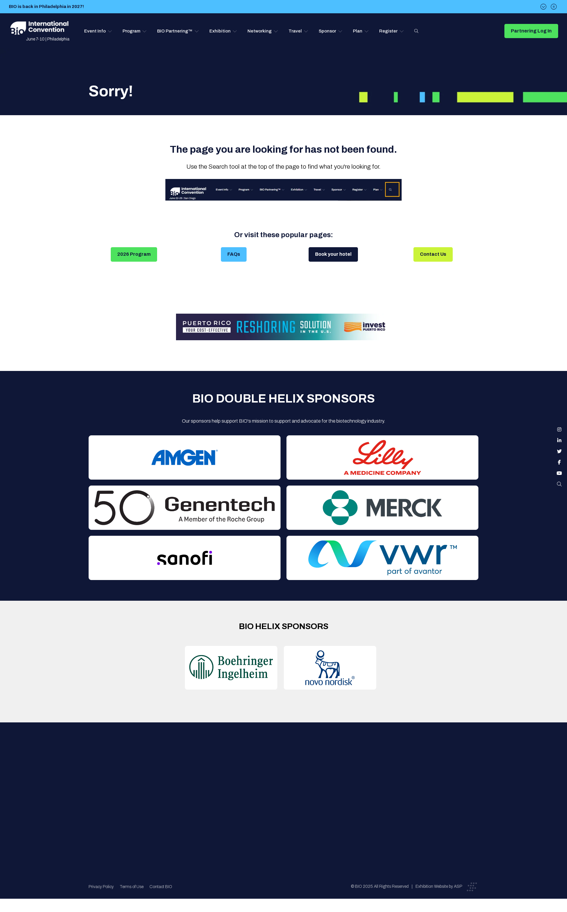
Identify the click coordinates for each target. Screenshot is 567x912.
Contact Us (433, 254)
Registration (286, 790)
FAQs (233, 254)
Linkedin (559, 440)
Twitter (559, 451)
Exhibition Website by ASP (439, 886)
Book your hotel (333, 254)
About (187, 767)
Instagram (559, 429)
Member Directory (200, 778)
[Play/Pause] (553, 6)
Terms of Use (132, 887)
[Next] (543, 6)
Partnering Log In (531, 30)
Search (416, 31)
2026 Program (134, 254)
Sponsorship (286, 802)
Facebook (559, 462)
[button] (98, 31)
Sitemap (282, 814)
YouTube (559, 473)
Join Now (190, 790)
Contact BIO (160, 887)
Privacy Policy (101, 887)
